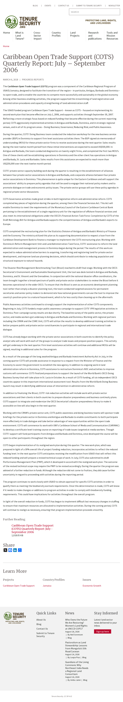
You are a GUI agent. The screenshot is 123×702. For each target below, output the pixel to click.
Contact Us (63, 5)
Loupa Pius (75, 657)
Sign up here (102, 631)
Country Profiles (56, 34)
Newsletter (114, 5)
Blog (35, 5)
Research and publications (95, 35)
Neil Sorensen (76, 634)
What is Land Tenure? (19, 35)
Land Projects (75, 34)
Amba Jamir (75, 680)
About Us (41, 619)
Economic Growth (92, 585)
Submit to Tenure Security (89, 5)
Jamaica (47, 585)
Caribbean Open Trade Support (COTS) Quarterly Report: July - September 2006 (33, 529)
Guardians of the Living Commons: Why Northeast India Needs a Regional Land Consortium (77, 668)
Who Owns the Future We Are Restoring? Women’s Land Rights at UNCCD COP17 (76, 624)
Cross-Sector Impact (38, 35)
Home (6, 32)
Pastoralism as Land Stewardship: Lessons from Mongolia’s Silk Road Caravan (76, 647)
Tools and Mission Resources (112, 35)
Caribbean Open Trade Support (19, 585)
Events (48, 5)
